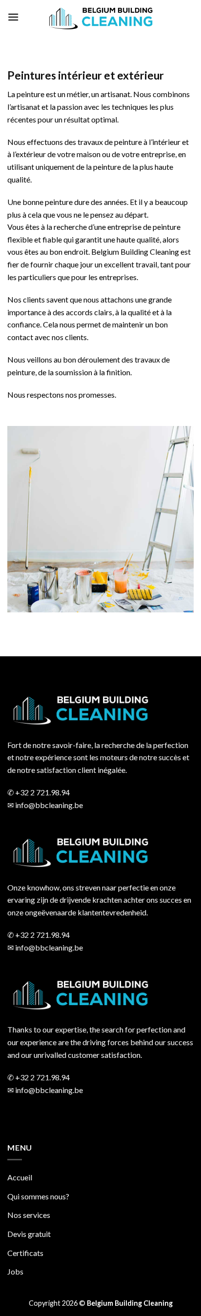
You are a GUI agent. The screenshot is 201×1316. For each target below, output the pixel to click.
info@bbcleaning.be (49, 805)
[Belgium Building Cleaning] (100, 17)
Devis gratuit (29, 1233)
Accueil (19, 1177)
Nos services (28, 1214)
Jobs (15, 1271)
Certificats (25, 1252)
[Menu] (13, 17)
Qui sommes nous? (38, 1196)
